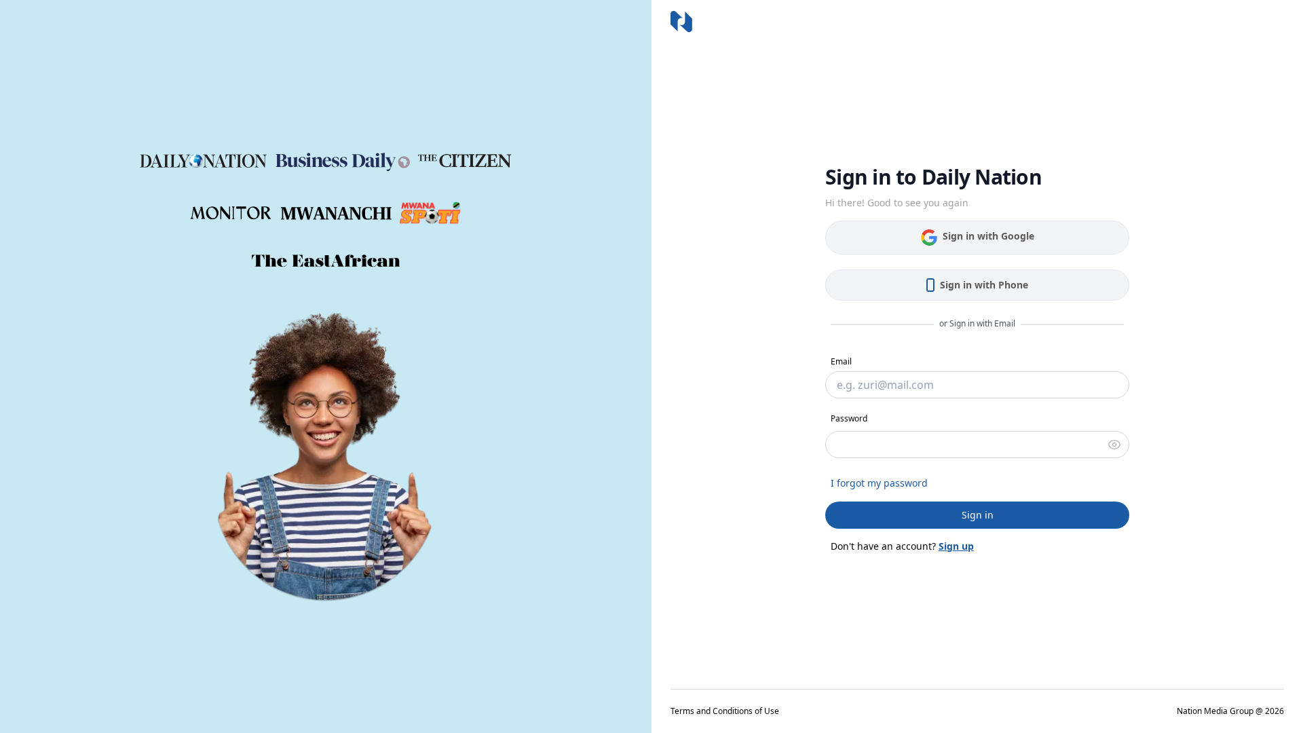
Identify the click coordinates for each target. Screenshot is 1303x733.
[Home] (681, 21)
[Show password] (1114, 444)
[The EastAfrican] (326, 261)
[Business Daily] (343, 161)
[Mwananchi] (336, 213)
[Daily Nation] (203, 161)
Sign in (978, 514)
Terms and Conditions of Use (725, 711)
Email (841, 361)
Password (849, 418)
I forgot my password (879, 482)
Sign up (956, 546)
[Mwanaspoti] (430, 213)
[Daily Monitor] (231, 213)
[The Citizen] (465, 160)
